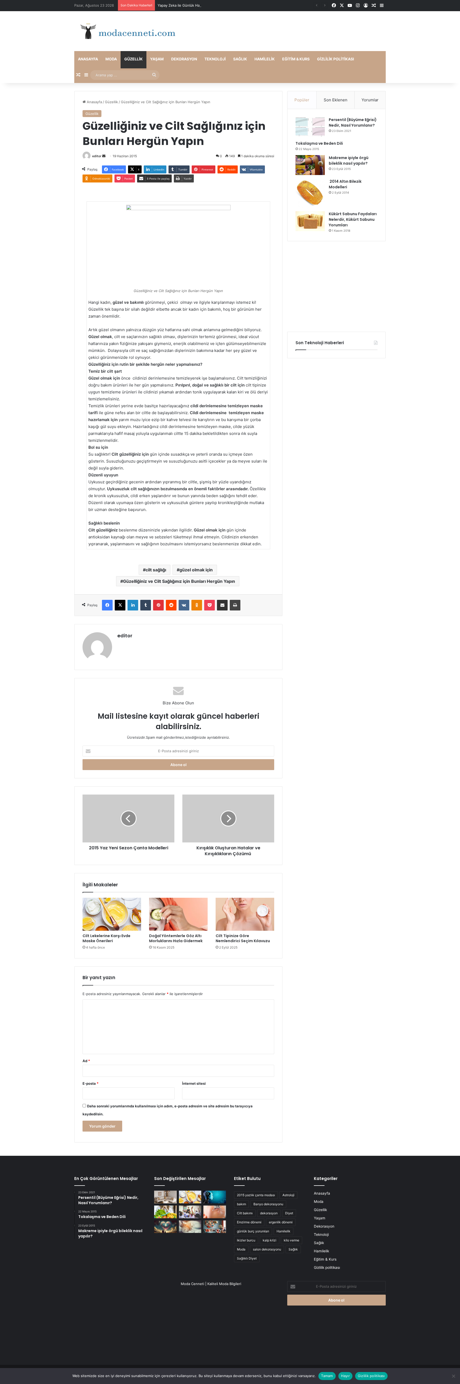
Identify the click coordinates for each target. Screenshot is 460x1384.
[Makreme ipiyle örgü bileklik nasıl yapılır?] (310, 165)
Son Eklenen (335, 99)
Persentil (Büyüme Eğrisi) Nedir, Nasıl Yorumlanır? (353, 122)
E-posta (90, 1083)
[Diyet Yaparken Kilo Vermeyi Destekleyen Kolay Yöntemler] (165, 1212)
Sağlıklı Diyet (247, 1258)
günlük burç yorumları (253, 1231)
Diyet (289, 1213)
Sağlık (240, 59)
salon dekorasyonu (267, 1249)
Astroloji (288, 1195)
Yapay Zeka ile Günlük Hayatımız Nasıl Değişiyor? (198, 5)
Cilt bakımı (245, 1213)
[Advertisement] (336, 286)
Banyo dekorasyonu (268, 1204)
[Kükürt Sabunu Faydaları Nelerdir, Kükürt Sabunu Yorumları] (310, 221)
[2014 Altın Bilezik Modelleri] (310, 193)
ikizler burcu (246, 1240)
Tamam (327, 1376)
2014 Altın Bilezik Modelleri (345, 184)
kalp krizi (269, 1240)
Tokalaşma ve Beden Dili (319, 143)
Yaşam (157, 59)
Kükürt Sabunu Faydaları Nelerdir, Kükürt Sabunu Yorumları (353, 219)
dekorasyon (269, 1213)
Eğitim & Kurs (296, 59)
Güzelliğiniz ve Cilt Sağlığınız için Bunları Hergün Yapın (179, 581)
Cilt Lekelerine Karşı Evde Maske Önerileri (106, 938)
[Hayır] (453, 1376)
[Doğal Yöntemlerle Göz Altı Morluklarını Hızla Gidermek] (178, 914)
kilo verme (291, 1240)
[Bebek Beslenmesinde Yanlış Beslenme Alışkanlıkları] (214, 1212)
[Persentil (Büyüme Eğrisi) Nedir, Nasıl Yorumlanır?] (310, 127)
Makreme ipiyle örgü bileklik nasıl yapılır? (348, 160)
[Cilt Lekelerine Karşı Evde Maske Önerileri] (112, 914)
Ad (86, 1061)
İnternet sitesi (194, 1083)
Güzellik (133, 59)
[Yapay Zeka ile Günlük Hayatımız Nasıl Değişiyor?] (214, 1197)
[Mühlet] (126, 31)
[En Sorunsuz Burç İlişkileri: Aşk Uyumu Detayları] (165, 1226)
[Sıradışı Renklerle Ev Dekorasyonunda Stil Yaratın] (214, 1226)
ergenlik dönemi (281, 1222)
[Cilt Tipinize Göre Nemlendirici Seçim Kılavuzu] (245, 914)
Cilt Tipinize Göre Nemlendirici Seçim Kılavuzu (243, 938)
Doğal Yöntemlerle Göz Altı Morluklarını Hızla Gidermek (176, 938)
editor (96, 156)
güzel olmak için (196, 569)
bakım (241, 1204)
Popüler (301, 99)
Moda (111, 59)
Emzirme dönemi (249, 1222)
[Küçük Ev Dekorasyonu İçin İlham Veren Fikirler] (165, 1197)
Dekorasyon (184, 59)
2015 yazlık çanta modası (256, 1195)
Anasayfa (88, 59)
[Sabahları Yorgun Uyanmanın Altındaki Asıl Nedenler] (190, 1226)
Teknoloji (215, 59)
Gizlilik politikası (335, 59)
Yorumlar (370, 99)
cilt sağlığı (156, 569)
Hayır (345, 1376)
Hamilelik (264, 59)
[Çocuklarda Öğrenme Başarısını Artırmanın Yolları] (190, 1212)
